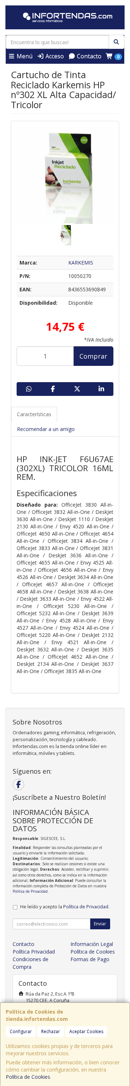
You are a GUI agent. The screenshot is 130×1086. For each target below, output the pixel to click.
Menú (23, 56)
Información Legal (91, 944)
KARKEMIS (80, 262)
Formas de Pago (89, 959)
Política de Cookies (28, 1076)
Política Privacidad (34, 951)
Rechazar (50, 1031)
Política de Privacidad (30, 891)
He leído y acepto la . (64, 907)
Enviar (100, 924)
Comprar (93, 356)
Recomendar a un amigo (46, 429)
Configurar (21, 1031)
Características (34, 414)
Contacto (88, 56)
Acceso (54, 56)
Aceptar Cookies (86, 1031)
